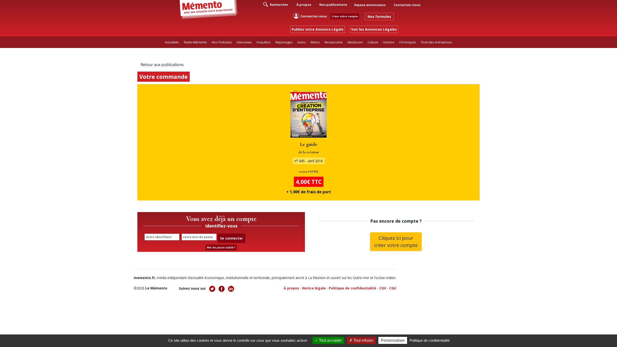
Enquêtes (264, 42)
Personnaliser (393, 340)
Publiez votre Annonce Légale (317, 29)
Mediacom (355, 42)
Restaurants (334, 42)
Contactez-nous (407, 5)
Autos (301, 42)
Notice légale (314, 288)
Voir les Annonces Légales (374, 29)
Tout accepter (330, 340)
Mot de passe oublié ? (221, 247)
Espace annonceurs (370, 5)
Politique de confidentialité (352, 288)
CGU (392, 288)
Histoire (388, 42)
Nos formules (379, 16)
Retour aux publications (162, 64)
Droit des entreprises (436, 42)
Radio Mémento (195, 42)
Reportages (284, 42)
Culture (373, 42)
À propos (303, 4)
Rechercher (278, 4)
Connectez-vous (313, 16)
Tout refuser (362, 340)
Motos (315, 42)
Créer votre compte (345, 16)
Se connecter (231, 238)
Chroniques (407, 42)
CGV (382, 288)
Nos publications (333, 4)
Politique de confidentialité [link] (429, 340)
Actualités (172, 42)
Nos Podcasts (222, 42)
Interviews (244, 42)
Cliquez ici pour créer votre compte (396, 241)
